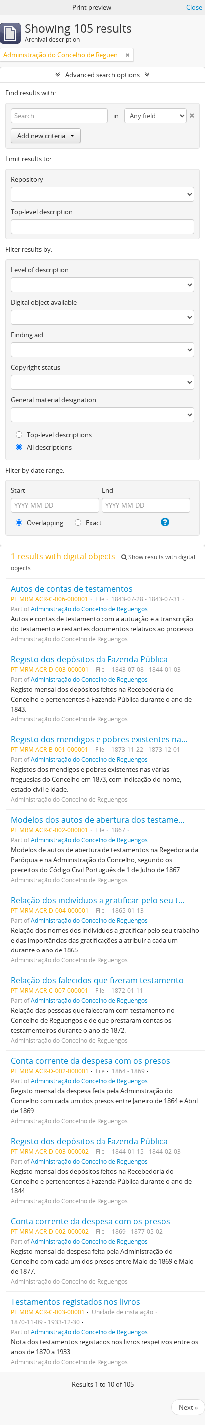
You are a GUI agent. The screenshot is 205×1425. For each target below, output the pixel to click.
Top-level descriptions (58, 434)
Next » (188, 1407)
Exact (93, 522)
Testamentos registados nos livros (75, 1301)
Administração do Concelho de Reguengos (89, 609)
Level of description (40, 269)
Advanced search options (102, 74)
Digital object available (44, 302)
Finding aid (27, 334)
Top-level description (42, 211)
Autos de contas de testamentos (72, 588)
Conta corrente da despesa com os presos (90, 1060)
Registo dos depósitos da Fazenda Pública (89, 659)
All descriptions (48, 447)
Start (18, 490)
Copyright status (35, 367)
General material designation (53, 399)
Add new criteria (41, 135)
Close (194, 7)
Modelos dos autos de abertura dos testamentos (103, 819)
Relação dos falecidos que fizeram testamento (97, 980)
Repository (27, 179)
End (107, 490)
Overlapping (44, 522)
